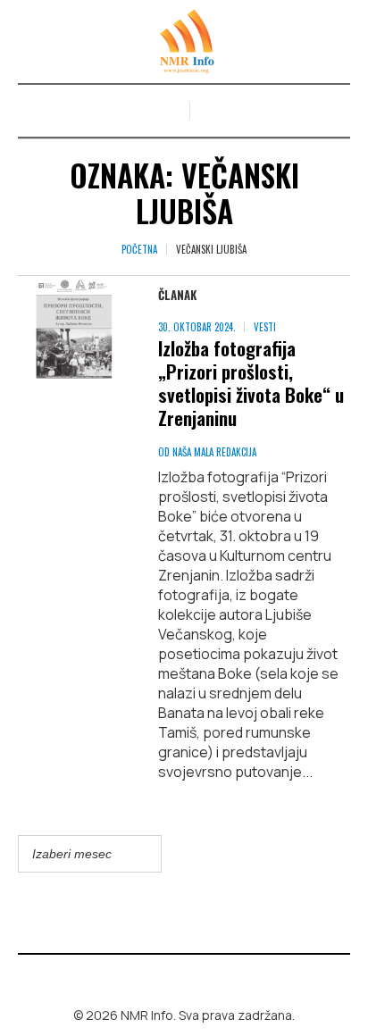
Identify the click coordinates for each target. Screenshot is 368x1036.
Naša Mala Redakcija (214, 452)
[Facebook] (171, 977)
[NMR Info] (184, 41)
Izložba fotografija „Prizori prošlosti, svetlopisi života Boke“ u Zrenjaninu (251, 382)
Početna (139, 249)
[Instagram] (197, 977)
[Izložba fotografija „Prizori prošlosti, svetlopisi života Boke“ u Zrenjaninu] (70, 328)
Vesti (265, 327)
